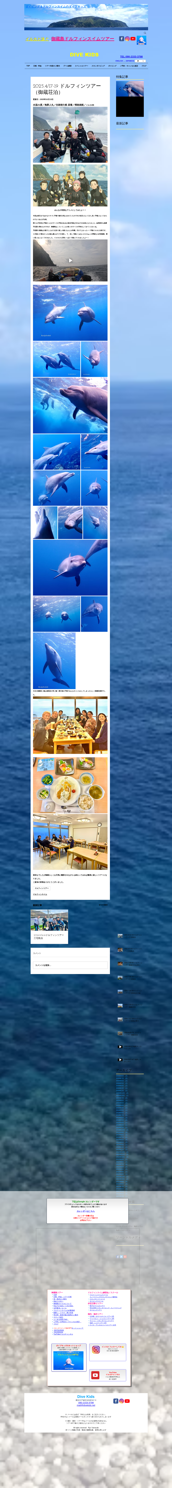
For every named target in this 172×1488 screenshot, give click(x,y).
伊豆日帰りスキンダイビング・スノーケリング (106, 1308)
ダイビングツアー (96, 1310)
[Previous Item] (120, 89)
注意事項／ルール (60, 1308)
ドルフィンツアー (42, 888)
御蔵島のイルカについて (63, 1304)
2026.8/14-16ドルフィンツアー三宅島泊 (49, 937)
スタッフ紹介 (58, 1317)
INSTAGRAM (59, 1330)
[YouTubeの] (132, 38)
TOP (55, 1295)
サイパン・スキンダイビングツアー (102, 1321)
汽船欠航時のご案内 (70, 1315)
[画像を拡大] (70, 313)
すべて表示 (103, 905)
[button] (144, 66)
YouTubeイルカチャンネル (63, 1334)
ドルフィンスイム (40, 894)
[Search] (145, 33)
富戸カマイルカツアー (97, 1306)
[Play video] (70, 185)
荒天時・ (57, 1315)
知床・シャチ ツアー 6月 (98, 1323)
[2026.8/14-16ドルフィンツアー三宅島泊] (49, 920)
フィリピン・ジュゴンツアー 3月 (102, 1319)
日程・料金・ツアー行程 (63, 1297)
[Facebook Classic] (121, 38)
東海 (61, 1315)
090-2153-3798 (86, 1402)
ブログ (56, 1324)
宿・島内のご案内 (60, 1299)
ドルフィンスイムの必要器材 (64, 1310)
